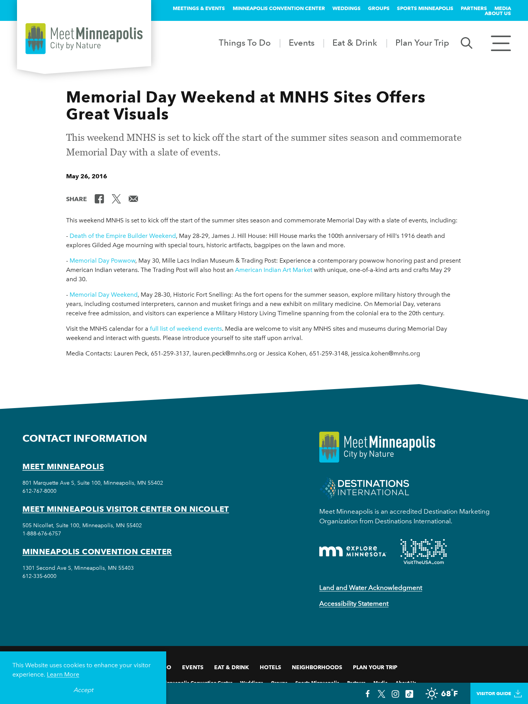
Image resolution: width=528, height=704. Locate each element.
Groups (379, 8)
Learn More (63, 674)
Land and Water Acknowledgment (370, 587)
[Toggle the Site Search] (466, 42)
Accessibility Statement (353, 603)
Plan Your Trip (422, 43)
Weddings (346, 8)
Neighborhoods (317, 667)
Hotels (270, 667)
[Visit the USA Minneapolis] (423, 551)
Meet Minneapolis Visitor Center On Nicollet (125, 509)
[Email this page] (133, 198)
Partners (474, 8)
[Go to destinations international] (364, 487)
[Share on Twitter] (116, 198)
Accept (83, 690)
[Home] (84, 38)
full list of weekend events (186, 328)
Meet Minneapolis (63, 466)
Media (502, 8)
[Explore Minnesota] (353, 551)
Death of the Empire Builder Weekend (123, 235)
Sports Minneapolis (425, 8)
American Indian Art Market (273, 269)
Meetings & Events (199, 8)
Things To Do (245, 43)
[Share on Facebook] (99, 198)
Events (302, 43)
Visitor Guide (494, 693)
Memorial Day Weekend (104, 294)
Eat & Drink (354, 43)
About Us (498, 13)
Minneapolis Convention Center (279, 8)
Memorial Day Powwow (102, 260)
